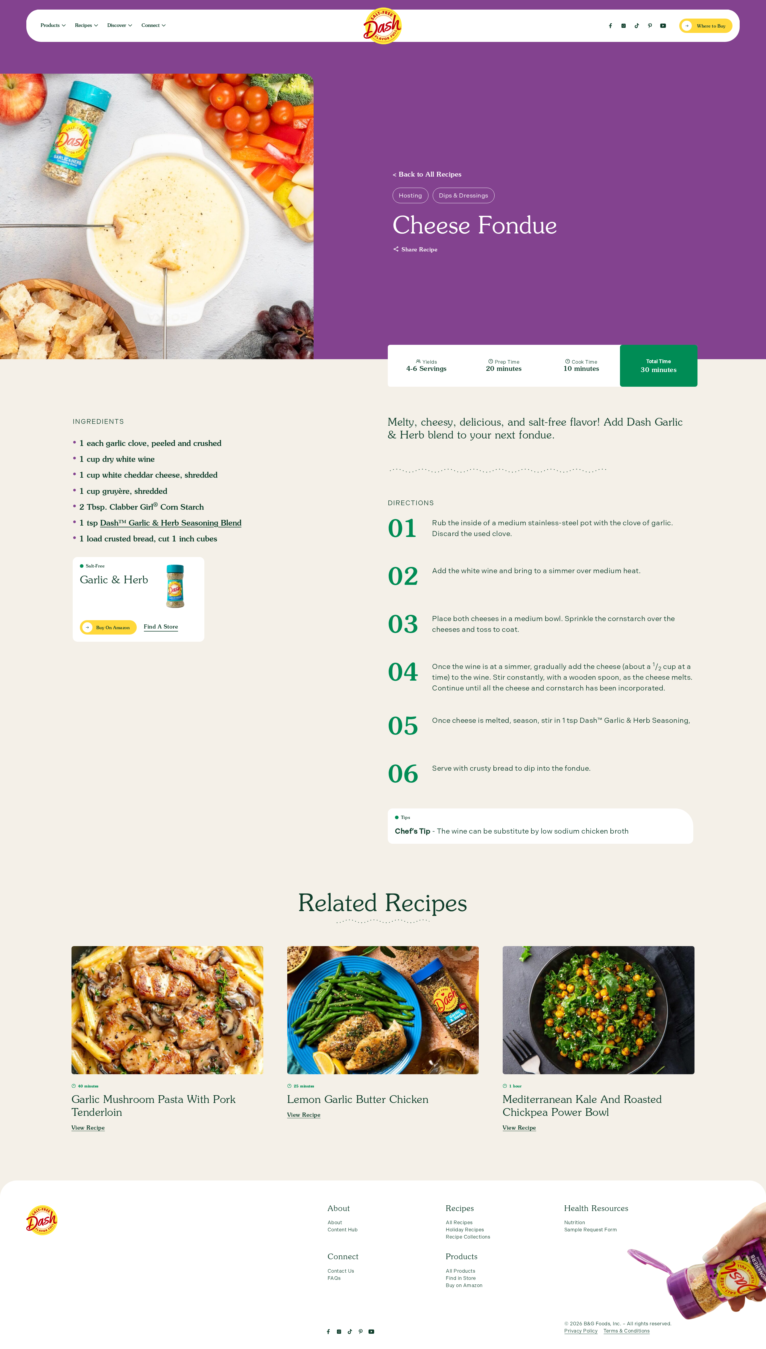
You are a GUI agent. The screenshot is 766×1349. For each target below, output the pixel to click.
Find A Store (161, 627)
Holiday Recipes (465, 1230)
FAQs (334, 1278)
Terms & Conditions (627, 1331)
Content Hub (343, 1230)
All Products (460, 1271)
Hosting (410, 195)
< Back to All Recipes (427, 175)
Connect (150, 25)
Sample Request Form (590, 1230)
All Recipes (459, 1222)
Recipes (83, 25)
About (335, 1222)
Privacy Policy (581, 1331)
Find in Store (461, 1278)
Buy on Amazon (464, 1285)
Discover (116, 25)
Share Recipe (419, 250)
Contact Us (341, 1271)
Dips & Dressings (463, 195)
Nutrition (215, 23)
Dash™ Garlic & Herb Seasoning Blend (170, 523)
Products (50, 25)
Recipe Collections (468, 1237)
